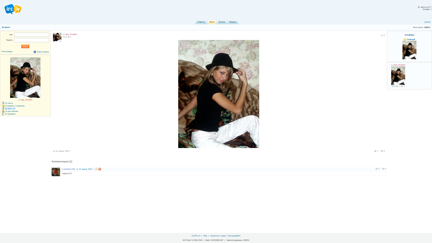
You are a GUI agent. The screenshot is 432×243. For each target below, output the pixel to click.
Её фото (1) (10, 108)
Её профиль (10, 114)
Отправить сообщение (15, 106)
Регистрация (7, 51)
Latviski (427, 22)
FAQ (205, 236)
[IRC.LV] (11, 8)
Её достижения (11, 111)
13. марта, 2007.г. (86, 169)
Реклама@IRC (234, 236)
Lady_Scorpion (71, 34)
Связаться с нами (218, 236)
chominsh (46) (69, 169)
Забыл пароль (43, 52)
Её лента (9, 103)
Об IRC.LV (196, 236)
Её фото (6, 27)
